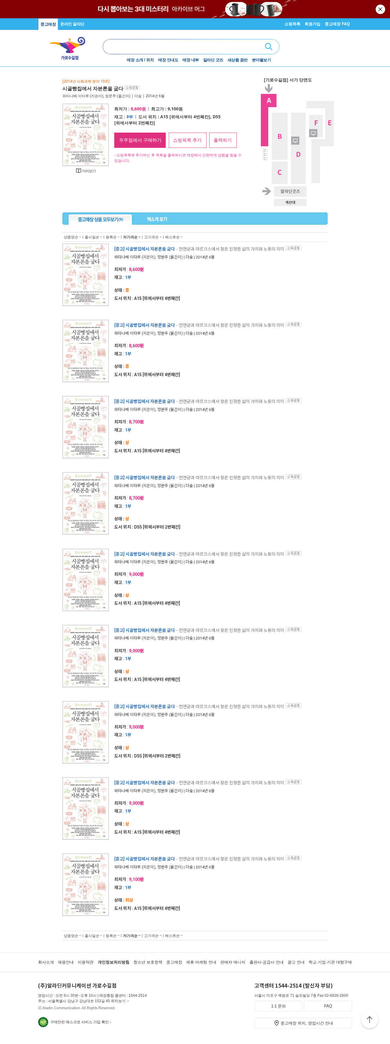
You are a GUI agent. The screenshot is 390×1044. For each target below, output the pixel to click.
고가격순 (151, 237)
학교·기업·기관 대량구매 (330, 962)
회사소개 (46, 962)
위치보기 (118, 1001)
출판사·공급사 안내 (267, 962)
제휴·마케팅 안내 (201, 962)
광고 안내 (296, 962)
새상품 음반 (238, 60)
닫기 (381, 9)
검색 (268, 46)
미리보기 (89, 170)
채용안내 (66, 962)
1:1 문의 (278, 1006)
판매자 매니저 (232, 962)
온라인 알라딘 (72, 24)
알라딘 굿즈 (213, 60)
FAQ (328, 1006)
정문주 (110, 95)
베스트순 (172, 237)
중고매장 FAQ (337, 24)
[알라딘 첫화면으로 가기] (70, 46)
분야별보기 (261, 60)
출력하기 (223, 140)
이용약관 (86, 962)
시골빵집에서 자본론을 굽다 (92, 88)
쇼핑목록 (292, 24)
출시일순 (92, 237)
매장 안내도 (168, 60)
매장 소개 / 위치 (140, 60)
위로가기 (369, 1020)
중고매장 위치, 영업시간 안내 (307, 1023)
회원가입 (313, 24)
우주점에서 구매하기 (140, 140)
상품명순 (71, 237)
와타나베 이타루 (75, 95)
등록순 (111, 237)
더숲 (138, 95)
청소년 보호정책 (147, 962)
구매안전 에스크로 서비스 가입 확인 (79, 1022)
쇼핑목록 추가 (187, 140)
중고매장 (48, 24)
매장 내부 (191, 60)
